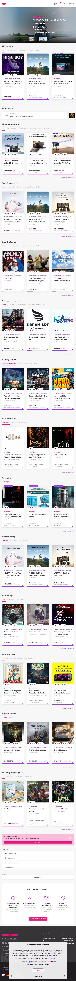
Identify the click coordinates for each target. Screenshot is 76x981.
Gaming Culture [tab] (34, 50)
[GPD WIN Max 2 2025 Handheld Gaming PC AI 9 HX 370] (38, 143)
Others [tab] (36, 363)
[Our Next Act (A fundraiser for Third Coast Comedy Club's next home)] (63, 261)
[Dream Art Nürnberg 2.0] (38, 320)
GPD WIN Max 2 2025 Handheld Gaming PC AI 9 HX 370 (37, 163)
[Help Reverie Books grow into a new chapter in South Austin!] (63, 320)
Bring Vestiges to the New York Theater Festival (37, 457)
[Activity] (60, 3)
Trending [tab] (5, 540)
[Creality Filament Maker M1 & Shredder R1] (13, 143)
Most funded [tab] (14, 540)
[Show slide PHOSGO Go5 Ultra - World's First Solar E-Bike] (43, 39)
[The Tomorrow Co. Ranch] (13, 320)
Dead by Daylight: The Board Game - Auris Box (38, 398)
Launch (37, 842)
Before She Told (60, 455)
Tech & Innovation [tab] (11, 50)
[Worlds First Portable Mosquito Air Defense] (63, 143)
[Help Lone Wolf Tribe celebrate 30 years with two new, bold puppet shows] (38, 261)
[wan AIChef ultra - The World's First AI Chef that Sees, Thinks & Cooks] (63, 64)
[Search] (51, 3)
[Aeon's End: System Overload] (13, 614)
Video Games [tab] (28, 363)
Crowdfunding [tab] (21, 187)
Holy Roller (8, 278)
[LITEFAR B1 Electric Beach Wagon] (63, 202)
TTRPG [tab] (20, 363)
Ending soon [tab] (40, 187)
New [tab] (14, 482)
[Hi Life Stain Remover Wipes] (38, 497)
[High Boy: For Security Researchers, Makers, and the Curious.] (13, 64)
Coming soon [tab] (7, 482)
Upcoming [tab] (12, 187)
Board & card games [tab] (9, 363)
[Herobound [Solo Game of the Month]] (63, 379)
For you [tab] (5, 187)
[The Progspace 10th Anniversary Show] (63, 614)
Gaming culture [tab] (48, 128)
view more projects (67, 103)
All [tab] (3, 50)
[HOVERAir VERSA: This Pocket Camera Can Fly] (13, 202)
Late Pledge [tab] (31, 187)
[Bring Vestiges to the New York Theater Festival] (38, 437)
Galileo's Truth (35, 632)
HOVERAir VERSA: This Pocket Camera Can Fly (12, 221)
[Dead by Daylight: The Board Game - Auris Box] (38, 379)
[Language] (55, 4)
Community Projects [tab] (36, 128)
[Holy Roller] (13, 261)
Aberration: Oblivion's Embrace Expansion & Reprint (12, 398)
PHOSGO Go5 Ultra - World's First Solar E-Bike (37, 83)
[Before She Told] (63, 437)
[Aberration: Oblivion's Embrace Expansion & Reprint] (13, 379)
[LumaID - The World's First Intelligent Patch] (13, 437)
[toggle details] (23, 99)
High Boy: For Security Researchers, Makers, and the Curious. (13, 83)
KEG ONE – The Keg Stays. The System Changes (61, 516)
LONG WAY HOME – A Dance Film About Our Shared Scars (12, 516)
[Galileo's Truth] (38, 614)
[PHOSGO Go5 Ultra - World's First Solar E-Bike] (38, 64)
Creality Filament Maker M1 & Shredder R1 (12, 163)
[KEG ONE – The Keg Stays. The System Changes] (63, 497)
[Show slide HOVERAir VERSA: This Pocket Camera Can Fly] (33, 39)
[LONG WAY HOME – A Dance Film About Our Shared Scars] (13, 497)
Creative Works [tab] (23, 50)
